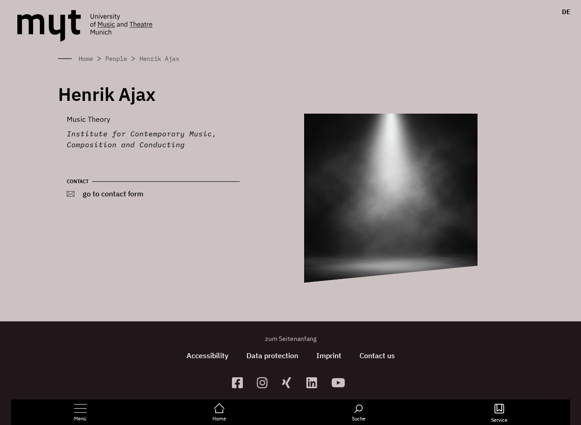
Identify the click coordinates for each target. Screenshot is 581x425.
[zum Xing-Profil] (291, 382)
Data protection (272, 355)
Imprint (328, 355)
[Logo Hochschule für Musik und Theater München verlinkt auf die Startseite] (49, 26)
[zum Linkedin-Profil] (315, 382)
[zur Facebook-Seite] (241, 382)
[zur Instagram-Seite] (266, 382)
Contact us (377, 355)
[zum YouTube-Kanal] (340, 382)
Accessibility (207, 355)
